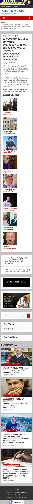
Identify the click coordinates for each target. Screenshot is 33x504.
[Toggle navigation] (3, 18)
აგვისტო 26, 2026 (8, 374)
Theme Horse (19, 495)
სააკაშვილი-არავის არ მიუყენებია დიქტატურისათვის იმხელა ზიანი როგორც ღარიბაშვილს (15, 403)
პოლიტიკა (14, 36)
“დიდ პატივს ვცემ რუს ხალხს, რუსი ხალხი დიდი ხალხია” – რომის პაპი (16, 270)
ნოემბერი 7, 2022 (8, 63)
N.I (15, 63)
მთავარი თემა (7, 363)
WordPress (22, 497)
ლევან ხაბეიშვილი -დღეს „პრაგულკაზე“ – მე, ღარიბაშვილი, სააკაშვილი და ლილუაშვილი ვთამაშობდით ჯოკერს (15, 438)
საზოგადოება (10, 345)
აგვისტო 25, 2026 (8, 410)
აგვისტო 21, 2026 (8, 445)
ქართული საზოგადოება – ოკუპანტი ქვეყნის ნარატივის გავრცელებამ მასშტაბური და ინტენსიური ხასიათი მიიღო (16, 473)
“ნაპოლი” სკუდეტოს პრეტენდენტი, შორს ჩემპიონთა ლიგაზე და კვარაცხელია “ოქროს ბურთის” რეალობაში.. (16, 260)
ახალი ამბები (7, 36)
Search (28, 316)
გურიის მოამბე (13, 11)
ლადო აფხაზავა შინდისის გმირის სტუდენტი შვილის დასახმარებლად (15, 370)
